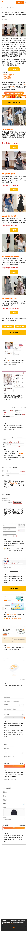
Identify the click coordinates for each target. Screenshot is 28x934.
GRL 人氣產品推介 (8, 74)
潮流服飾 (10, 7)
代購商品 (9, 648)
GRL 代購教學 (7, 78)
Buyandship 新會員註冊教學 (13, 618)
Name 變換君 (19, 454)
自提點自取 (13, 86)
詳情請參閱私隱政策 (9, 923)
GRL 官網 (9, 360)
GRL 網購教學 (7, 76)
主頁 (2, 7)
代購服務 (13, 88)
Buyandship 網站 (11, 614)
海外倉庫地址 (13, 483)
